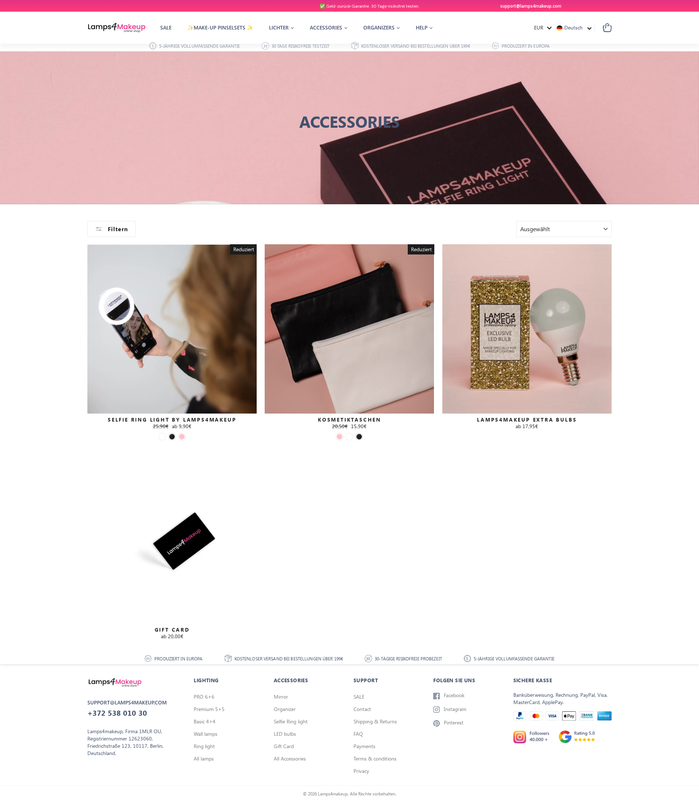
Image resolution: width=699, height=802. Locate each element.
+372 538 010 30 (117, 713)
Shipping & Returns (375, 721)
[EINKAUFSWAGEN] (603, 27)
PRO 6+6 (204, 696)
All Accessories (290, 758)
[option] (349, 6)
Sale (165, 27)
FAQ (358, 733)
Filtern (117, 229)
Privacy (361, 770)
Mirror (281, 696)
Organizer (285, 709)
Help (422, 27)
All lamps (204, 758)
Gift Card (284, 746)
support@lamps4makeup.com (530, 6)
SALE (359, 696)
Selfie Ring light (291, 721)
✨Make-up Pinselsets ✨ (220, 27)
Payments (364, 746)
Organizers (379, 27)
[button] (574, 27)
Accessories (327, 27)
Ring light (204, 746)
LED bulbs (285, 733)
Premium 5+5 (209, 709)
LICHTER (279, 27)
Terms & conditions (375, 758)
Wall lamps (205, 733)
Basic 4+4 (205, 721)
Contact (362, 709)
